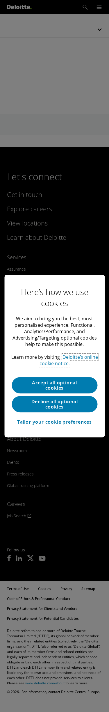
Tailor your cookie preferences (54, 422)
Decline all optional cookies (54, 404)
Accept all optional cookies (54, 385)
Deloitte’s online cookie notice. (69, 360)
